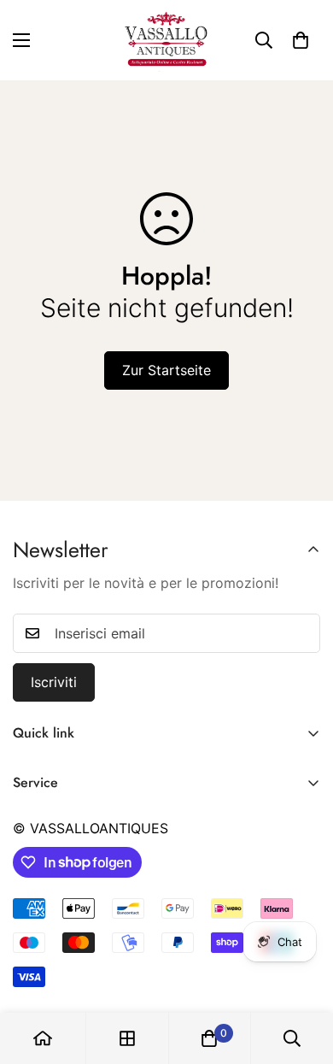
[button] (300, 40)
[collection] (127, 1038)
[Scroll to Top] (302, 973)
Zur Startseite (166, 370)
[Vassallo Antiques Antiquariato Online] (166, 40)
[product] (42, 1038)
